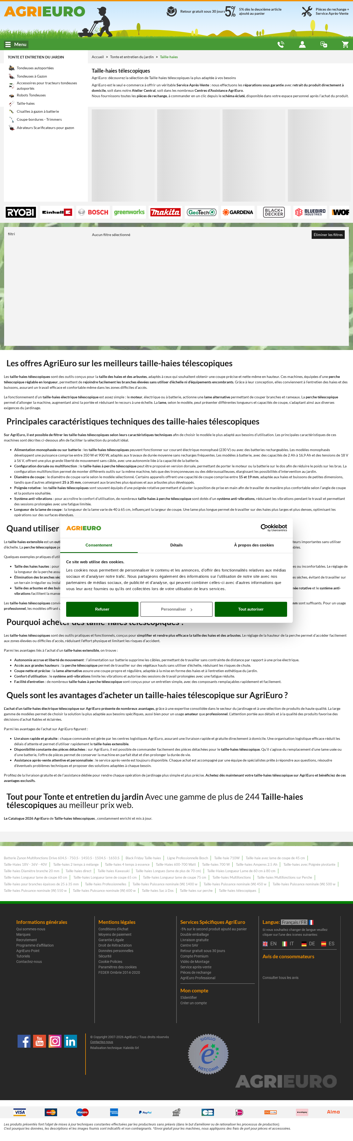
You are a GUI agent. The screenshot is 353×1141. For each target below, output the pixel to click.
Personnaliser (173, 609)
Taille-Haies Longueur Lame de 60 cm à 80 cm (241, 871)
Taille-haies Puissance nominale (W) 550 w (35, 890)
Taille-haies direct (78, 871)
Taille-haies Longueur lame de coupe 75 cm (174, 877)
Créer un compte (193, 1003)
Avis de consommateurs (288, 956)
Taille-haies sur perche (196, 890)
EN (273, 944)
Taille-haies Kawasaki (113, 871)
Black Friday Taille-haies (143, 858)
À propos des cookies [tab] (254, 545)
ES (330, 944)
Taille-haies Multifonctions (231, 877)
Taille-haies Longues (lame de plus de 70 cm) (168, 871)
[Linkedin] (70, 1054)
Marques (23, 934)
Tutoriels (23, 956)
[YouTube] (39, 1054)
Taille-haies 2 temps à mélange (76, 864)
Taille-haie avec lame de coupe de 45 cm (275, 858)
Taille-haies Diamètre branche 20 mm (31, 871)
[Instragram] (55, 1054)
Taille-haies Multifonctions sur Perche (284, 877)
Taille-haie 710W (227, 858)
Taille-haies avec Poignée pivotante (309, 864)
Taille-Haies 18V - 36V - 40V (25, 864)
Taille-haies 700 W (216, 864)
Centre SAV (189, 945)
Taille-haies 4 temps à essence (127, 864)
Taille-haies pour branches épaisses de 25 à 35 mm (41, 884)
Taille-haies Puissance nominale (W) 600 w (104, 890)
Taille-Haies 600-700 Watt (176, 864)
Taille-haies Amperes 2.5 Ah (256, 864)
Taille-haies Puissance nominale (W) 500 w (304, 884)
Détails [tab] (176, 545)
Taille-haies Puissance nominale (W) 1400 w (165, 884)
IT (291, 944)
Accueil (98, 57)
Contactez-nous (29, 962)
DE (311, 944)
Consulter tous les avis (280, 978)
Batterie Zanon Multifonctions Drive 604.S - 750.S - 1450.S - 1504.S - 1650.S (61, 858)
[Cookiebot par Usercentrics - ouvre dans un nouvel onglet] (264, 528)
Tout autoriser (251, 609)
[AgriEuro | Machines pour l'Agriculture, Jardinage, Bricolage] (59, 11)
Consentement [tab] (99, 545)
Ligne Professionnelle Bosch (187, 858)
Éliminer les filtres (328, 234)
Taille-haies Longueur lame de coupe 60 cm (35, 877)
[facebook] (24, 1054)
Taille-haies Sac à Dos (158, 890)
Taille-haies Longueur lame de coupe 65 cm (105, 877)
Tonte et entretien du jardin (36, 57)
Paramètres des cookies (117, 967)
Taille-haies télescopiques (237, 890)
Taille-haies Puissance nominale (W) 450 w (235, 884)
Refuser (102, 609)
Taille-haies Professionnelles (105, 884)
